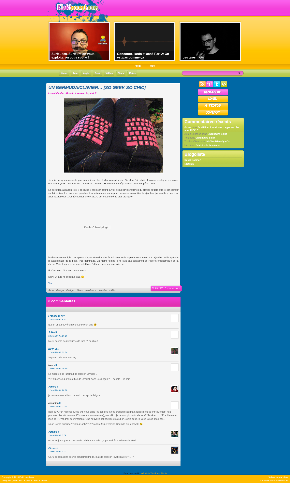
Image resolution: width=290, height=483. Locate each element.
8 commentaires (172, 288)
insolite (103, 290)
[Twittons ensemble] (216, 86)
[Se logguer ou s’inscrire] (213, 101)
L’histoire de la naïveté (207, 145)
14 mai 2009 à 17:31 (57, 452)
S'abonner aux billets (278, 477)
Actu (51, 290)
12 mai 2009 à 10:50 (57, 336)
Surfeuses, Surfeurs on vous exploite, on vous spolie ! (72, 55)
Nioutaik (189, 163)
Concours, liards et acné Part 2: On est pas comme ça (143, 55)
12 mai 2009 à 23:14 (57, 407)
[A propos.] (213, 108)
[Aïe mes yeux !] (224, 86)
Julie (51, 332)
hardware (90, 290)
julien (51, 348)
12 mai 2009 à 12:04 (57, 352)
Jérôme (52, 431)
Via (50, 283)
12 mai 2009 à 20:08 (57, 390)
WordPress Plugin (159, 473)
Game (187, 127)
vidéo (112, 290)
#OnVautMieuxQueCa (218, 141)
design (60, 290)
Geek (80, 290)
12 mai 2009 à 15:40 (57, 369)
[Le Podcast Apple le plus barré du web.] (209, 86)
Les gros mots (193, 57)
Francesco (54, 316)
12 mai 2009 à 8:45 (57, 319)
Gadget (70, 290)
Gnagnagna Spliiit (217, 134)
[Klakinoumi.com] (77, 13)
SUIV (152, 66)
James (52, 386)
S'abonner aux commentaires (274, 480)
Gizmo (51, 448)
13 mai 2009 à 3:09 (57, 435)
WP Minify (145, 473)
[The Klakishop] (213, 94)
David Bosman (192, 160)
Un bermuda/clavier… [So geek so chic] (97, 87)
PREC (138, 66)
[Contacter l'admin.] (213, 115)
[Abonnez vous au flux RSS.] (202, 86)
